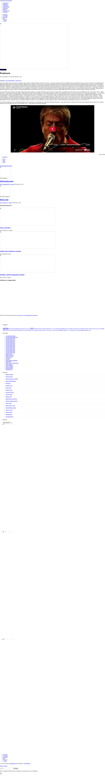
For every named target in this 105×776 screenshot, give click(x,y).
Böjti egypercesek (10, 355)
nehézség (30, 330)
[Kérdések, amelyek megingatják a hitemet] (27, 272)
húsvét (65, 328)
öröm (38, 330)
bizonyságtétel (22, 328)
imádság (73, 328)
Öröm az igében (9, 367)
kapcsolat (83, 328)
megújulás (19, 330)
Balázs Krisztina (9, 374)
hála (56, 328)
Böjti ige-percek (9, 356)
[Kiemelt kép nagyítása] (34, 68)
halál (58, 328)
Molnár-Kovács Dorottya (11, 399)
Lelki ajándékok (9, 365)
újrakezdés (71, 330)
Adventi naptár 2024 (10, 351)
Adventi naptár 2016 (10, 341)
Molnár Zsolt (9, 396)
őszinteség (10, 165)
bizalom (17, 328)
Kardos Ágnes (9, 390)
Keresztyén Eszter (10, 392)
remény (51, 330)
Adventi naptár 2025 (10, 352)
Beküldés (16, 768)
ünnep (74, 330)
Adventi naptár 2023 (10, 350)
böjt (32, 328)
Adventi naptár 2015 (10, 339)
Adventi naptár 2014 (10, 338)
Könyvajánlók (9, 364)
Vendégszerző (10, 416)
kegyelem (90, 328)
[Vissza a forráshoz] (27, 225)
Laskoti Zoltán (9, 394)
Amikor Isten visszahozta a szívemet (10, 251)
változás (78, 330)
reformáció (47, 330)
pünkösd (44, 330)
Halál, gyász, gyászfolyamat (12, 363)
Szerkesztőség (9, 414)
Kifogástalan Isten (6, 181)
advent (5, 328)
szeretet (61, 330)
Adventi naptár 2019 (10, 345)
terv (67, 330)
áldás (12, 328)
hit (63, 328)
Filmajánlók (8, 361)
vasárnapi (86, 330)
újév (68, 330)
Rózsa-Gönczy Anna (10, 405)
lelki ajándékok (14, 330)
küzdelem (8, 330)
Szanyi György (9, 410)
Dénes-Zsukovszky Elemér (12, 379)
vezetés (89, 330)
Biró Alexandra (9, 376)
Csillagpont (8, 357)
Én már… (8, 359)
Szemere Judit (9, 412)
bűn (38, 328)
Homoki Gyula (9, 385)
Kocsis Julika (3, 69)
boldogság (35, 328)
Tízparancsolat (9, 369)
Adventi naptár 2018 (10, 343)
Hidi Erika (8, 383)
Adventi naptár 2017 (10, 342)
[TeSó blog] (6, 0)
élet (40, 328)
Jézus (78, 328)
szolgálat (64, 330)
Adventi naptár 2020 (10, 346)
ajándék (10, 328)
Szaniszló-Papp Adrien (11, 407)
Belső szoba (4, 200)
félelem (45, 328)
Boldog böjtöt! (9, 354)
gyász (51, 328)
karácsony (87, 328)
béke (14, 328)
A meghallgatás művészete (12, 337)
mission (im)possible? (24, 330)
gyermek (54, 328)
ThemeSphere (27, 763)
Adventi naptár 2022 (10, 348)
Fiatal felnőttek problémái (11, 360)
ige (69, 328)
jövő (80, 328)
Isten (76, 328)
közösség (4, 330)
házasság (60, 328)
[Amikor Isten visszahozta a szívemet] (27, 248)
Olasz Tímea (8, 403)
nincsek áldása (34, 330)
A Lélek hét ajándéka (10, 336)
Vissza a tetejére (3, 766)
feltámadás (48, 328)
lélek (11, 330)
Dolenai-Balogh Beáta (11, 381)
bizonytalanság (27, 328)
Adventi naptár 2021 (10, 347)
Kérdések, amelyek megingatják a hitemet (12, 274)
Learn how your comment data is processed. (28, 315)
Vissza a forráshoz (5, 227)
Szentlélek (57, 330)
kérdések (6, 165)
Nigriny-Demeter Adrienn (11, 401)
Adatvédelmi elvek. (13, 763)
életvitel (2, 165)
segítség (53, 330)
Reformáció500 (9, 368)
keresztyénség (98, 328)
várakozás (82, 330)
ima (71, 328)
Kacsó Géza (8, 387)
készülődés (102, 328)
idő (67, 328)
